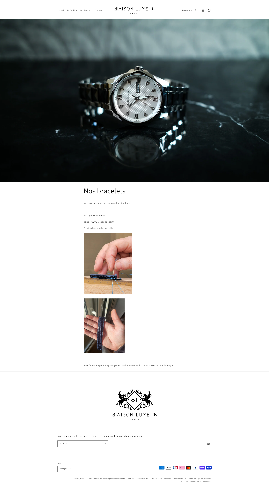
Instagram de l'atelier (94, 215)
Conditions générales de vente (200, 479)
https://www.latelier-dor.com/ (99, 221)
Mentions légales (180, 479)
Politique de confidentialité (137, 479)
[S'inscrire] (105, 443)
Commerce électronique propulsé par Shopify (108, 479)
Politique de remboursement (160, 479)
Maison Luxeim (85, 479)
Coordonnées (207, 481)
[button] (197, 10)
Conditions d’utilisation (190, 481)
